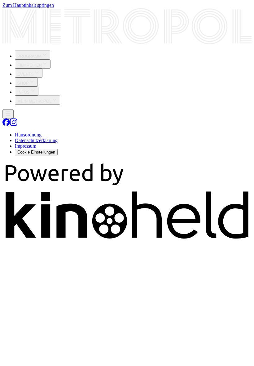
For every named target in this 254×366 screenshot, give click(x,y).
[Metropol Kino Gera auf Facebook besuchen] (6, 124)
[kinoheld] (127, 240)
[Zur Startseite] (127, 27)
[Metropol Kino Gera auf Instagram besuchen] (13, 124)
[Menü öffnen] (8, 113)
